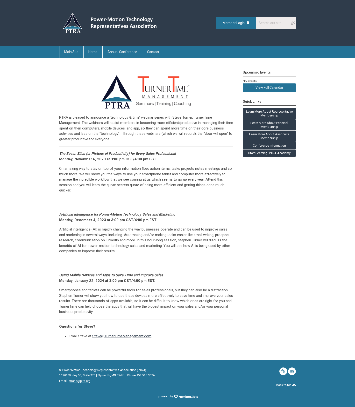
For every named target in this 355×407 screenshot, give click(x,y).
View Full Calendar (269, 87)
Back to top (284, 385)
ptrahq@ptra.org (79, 381)
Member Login (234, 23)
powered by (166, 396)
